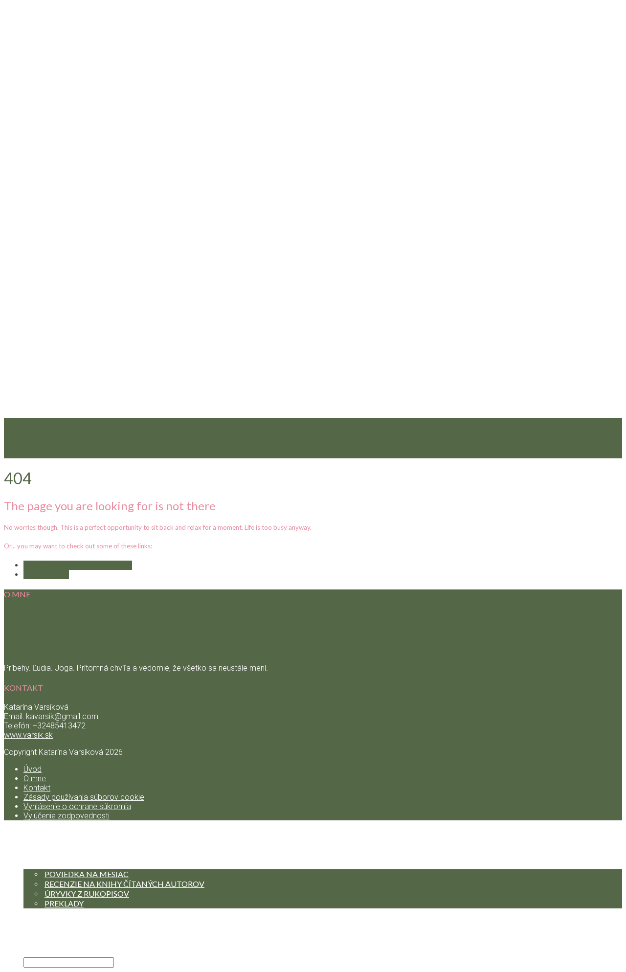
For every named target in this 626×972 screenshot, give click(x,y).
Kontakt (44, 942)
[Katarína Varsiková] (313, 827)
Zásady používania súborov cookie (83, 797)
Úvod (32, 769)
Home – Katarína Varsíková (77, 565)
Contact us (46, 574)
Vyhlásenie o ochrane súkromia (77, 806)
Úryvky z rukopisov (87, 893)
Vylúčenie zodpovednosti (66, 815)
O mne (34, 778)
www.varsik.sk (28, 735)
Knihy (37, 864)
